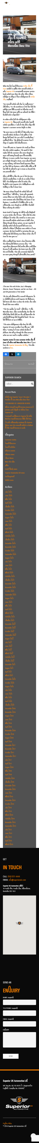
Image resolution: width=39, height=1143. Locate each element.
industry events (10, 451)
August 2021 (9, 668)
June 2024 (8, 565)
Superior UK (10, 91)
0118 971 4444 (14, 876)
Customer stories (10, 440)
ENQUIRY (6, 1030)
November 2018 (10, 730)
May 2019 (8, 723)
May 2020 (8, 697)
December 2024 (10, 543)
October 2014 (9, 804)
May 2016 (8, 771)
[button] (19, 921)
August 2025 (9, 517)
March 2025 (9, 532)
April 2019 (8, 727)
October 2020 (9, 683)
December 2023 (10, 584)
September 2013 (10, 826)
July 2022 (8, 642)
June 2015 (8, 793)
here (11, 348)
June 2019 (8, 719)
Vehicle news (9, 480)
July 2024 (8, 561)
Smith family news (11, 469)
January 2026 (9, 506)
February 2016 (10, 778)
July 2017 (8, 760)
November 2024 (10, 547)
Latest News (9, 458)
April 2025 (8, 528)
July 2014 (8, 807)
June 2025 (8, 521)
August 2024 (9, 558)
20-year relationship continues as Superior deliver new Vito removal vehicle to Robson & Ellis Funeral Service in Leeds (19, 425)
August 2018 (9, 738)
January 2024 (9, 580)
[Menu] (36, 3)
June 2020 (8, 694)
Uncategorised (9, 476)
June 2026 (8, 495)
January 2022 (9, 661)
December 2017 (10, 745)
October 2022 (9, 631)
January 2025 (9, 539)
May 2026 (8, 499)
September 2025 (10, 514)
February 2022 (10, 657)
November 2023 (10, 587)
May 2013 (8, 837)
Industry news (9, 454)
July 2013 (8, 829)
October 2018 (9, 734)
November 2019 (10, 712)
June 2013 (8, 833)
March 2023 (9, 613)
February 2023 (10, 617)
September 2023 (10, 595)
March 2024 (9, 573)
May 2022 (8, 650)
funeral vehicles (10, 447)
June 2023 (8, 602)
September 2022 (10, 635)
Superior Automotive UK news (15, 473)
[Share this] (6, 354)
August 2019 (9, 716)
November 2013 (10, 822)
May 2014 (8, 811)
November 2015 (10, 789)
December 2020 (10, 679)
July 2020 (8, 690)
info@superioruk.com (17, 880)
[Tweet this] (12, 354)
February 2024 (10, 576)
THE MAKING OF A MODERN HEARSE (17, 403)
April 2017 (8, 763)
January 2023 (9, 620)
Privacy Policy (7, 1123)
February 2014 (10, 819)
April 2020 (8, 701)
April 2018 (8, 741)
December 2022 (10, 624)
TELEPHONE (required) (10, 1008)
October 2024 (9, 550)
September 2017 (10, 756)
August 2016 (9, 767)
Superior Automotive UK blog (18, 345)
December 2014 (10, 800)
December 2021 (10, 664)
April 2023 (8, 609)
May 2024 (8, 569)
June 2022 (8, 646)
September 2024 (10, 554)
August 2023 (9, 598)
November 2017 (10, 749)
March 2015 (9, 796)
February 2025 (10, 536)
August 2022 (9, 639)
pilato (7, 465)
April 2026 (8, 503)
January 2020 (9, 705)
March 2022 (9, 653)
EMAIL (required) (8, 1019)
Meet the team (10, 462)
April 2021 (8, 672)
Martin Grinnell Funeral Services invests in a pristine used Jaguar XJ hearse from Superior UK (19, 410)
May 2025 (8, 525)
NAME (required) (8, 997)
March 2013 (9, 844)
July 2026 (8, 492)
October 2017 (9, 752)
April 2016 (8, 774)
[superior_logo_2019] (6, 4)
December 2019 (10, 708)
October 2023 (9, 591)
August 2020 (9, 686)
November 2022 (10, 628)
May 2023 (8, 606)
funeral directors (10, 443)
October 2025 (9, 510)
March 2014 (9, 815)
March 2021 (9, 675)
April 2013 (8, 841)
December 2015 (10, 785)
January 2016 (9, 782)
